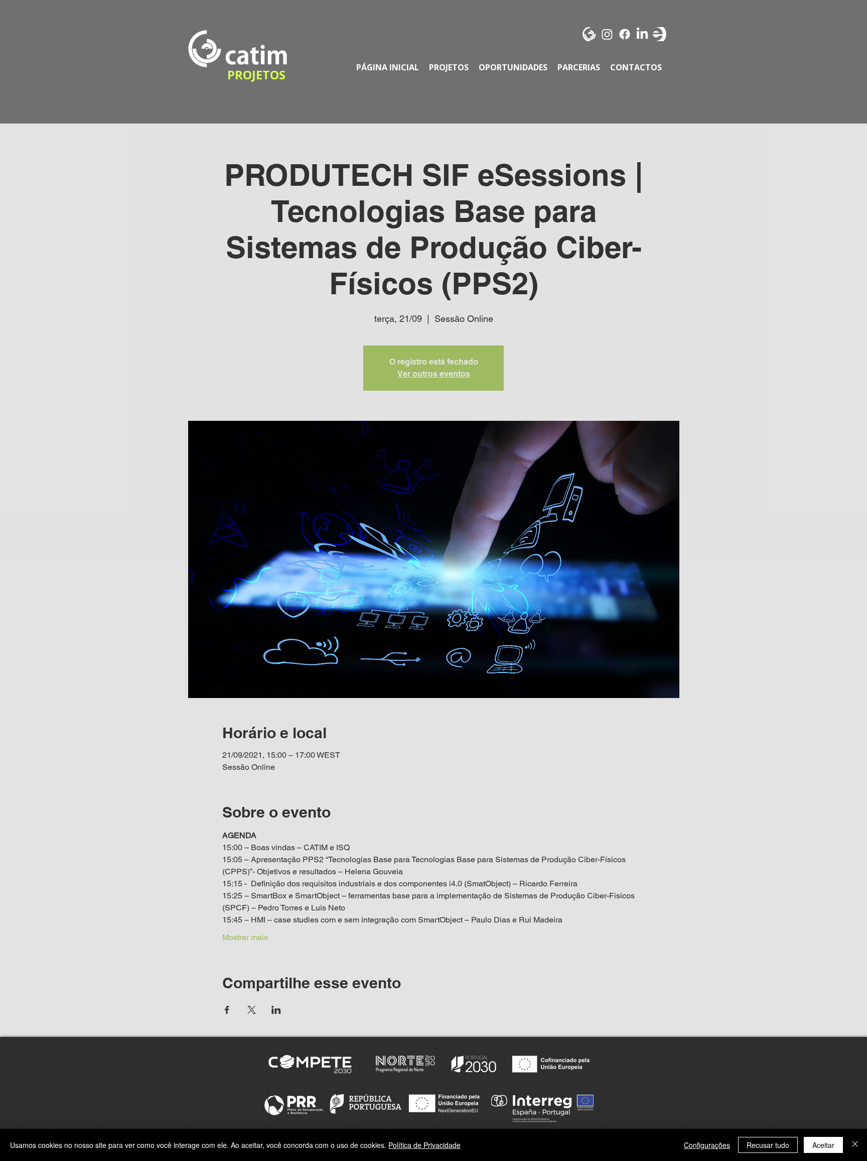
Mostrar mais (245, 937)
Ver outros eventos (433, 374)
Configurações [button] (707, 1145)
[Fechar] (855, 1145)
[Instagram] (607, 34)
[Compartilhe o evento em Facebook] (227, 1010)
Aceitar (823, 1145)
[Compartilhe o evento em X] (251, 1010)
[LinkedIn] (642, 34)
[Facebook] (625, 34)
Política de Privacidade (424, 1145)
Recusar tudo (768, 1145)
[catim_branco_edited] (590, 34)
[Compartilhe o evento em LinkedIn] (276, 1010)
